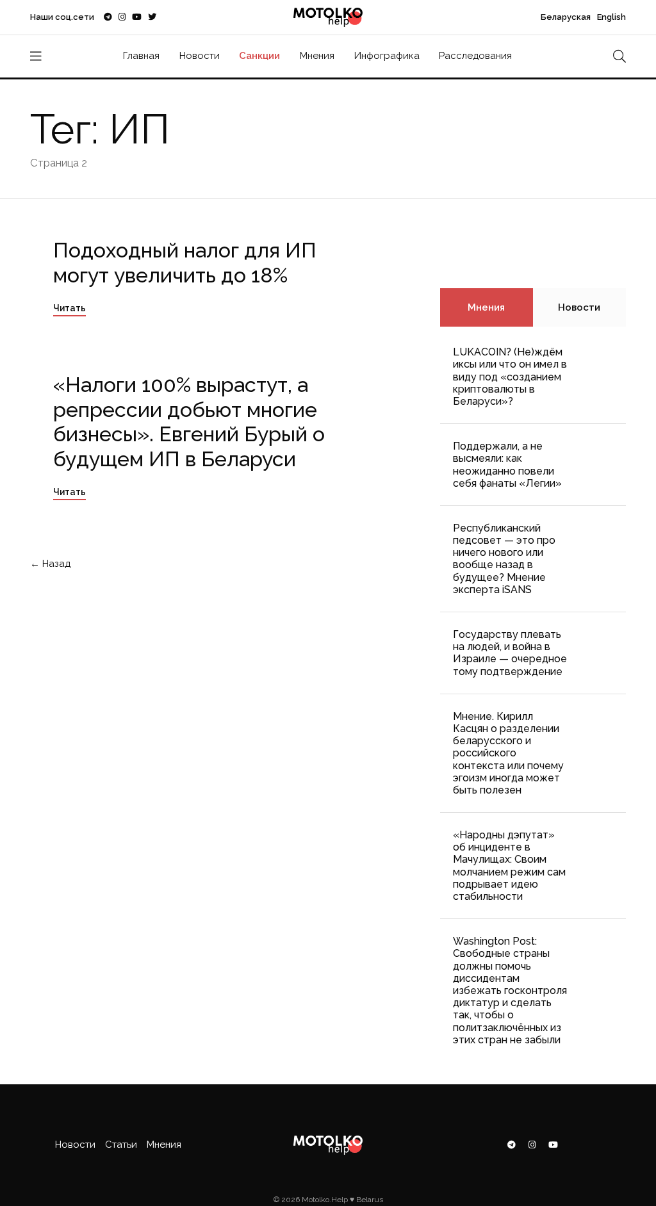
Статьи (121, 1144)
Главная (141, 55)
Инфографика (387, 55)
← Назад (51, 563)
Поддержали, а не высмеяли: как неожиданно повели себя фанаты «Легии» (507, 464)
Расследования (475, 55)
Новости (199, 55)
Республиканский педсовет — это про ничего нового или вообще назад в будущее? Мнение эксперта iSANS (504, 559)
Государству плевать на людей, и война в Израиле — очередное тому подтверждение (510, 653)
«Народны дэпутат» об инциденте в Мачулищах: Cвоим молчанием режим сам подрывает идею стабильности (509, 865)
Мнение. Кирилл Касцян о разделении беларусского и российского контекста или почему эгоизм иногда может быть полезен (508, 753)
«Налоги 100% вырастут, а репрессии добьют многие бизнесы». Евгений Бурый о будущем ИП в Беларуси (189, 421)
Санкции (259, 55)
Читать (69, 308)
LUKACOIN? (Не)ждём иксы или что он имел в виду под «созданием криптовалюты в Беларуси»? (510, 376)
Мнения (317, 55)
